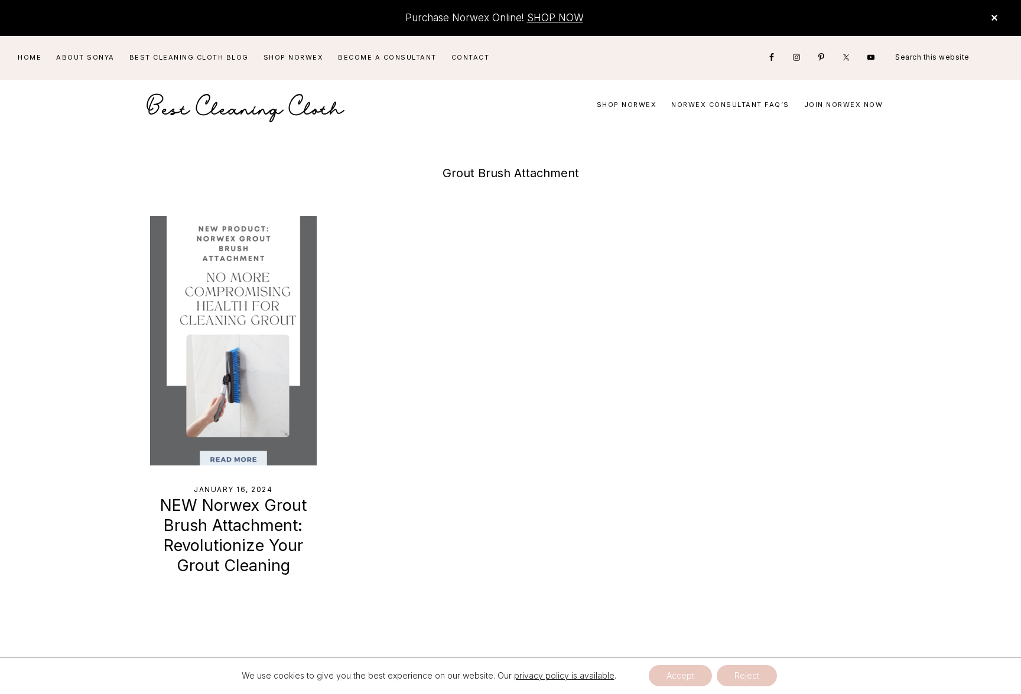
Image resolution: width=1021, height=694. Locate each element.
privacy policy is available (564, 675)
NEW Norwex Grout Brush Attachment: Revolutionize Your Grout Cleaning (233, 535)
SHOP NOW (555, 18)
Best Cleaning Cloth (246, 105)
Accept (680, 675)
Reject (746, 675)
